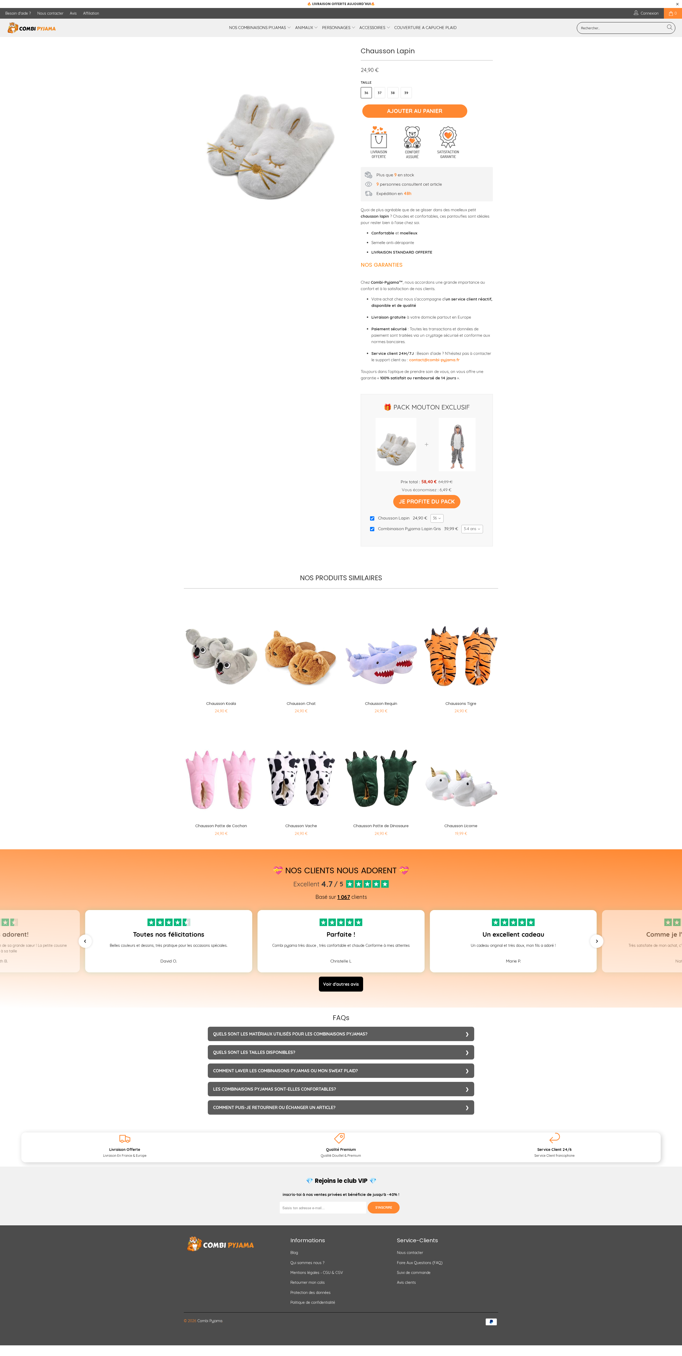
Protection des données (310, 1292)
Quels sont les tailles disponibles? (254, 1052)
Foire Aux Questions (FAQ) (420, 1262)
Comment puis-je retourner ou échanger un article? (274, 1107)
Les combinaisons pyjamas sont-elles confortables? (274, 1089)
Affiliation (91, 13)
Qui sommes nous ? (307, 1262)
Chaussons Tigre (461, 647)
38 (393, 93)
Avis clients (406, 1282)
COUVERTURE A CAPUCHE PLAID (425, 27)
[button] (85, 941)
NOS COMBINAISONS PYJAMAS (258, 27)
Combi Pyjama (209, 1320)
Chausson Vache (301, 769)
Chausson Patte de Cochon (221, 769)
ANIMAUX (304, 27)
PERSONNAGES (336, 27)
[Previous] (193, 131)
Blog (294, 1252)
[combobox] (437, 518)
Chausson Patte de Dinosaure (381, 769)
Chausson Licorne (461, 769)
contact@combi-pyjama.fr (434, 359)
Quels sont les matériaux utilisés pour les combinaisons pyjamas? (290, 1034)
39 (406, 93)
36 (366, 93)
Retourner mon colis (307, 1282)
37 (379, 93)
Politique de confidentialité (312, 1302)
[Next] (346, 131)
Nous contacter (50, 13)
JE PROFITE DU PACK (427, 501)
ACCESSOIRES (372, 27)
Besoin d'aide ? (18, 13)
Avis (73, 13)
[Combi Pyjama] (57, 28)
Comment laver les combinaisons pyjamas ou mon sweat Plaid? (285, 1070)
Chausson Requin (381, 647)
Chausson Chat (301, 647)
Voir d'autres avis (341, 984)
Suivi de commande (414, 1272)
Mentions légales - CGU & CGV (316, 1272)
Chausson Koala (221, 647)
